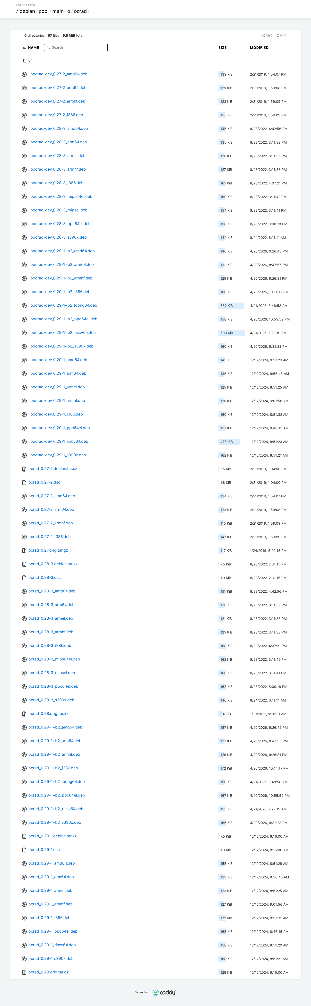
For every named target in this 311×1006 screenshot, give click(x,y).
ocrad (80, 11)
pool (44, 11)
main (58, 11)
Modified (259, 47)
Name (34, 47)
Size (222, 47)
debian (27, 11)
